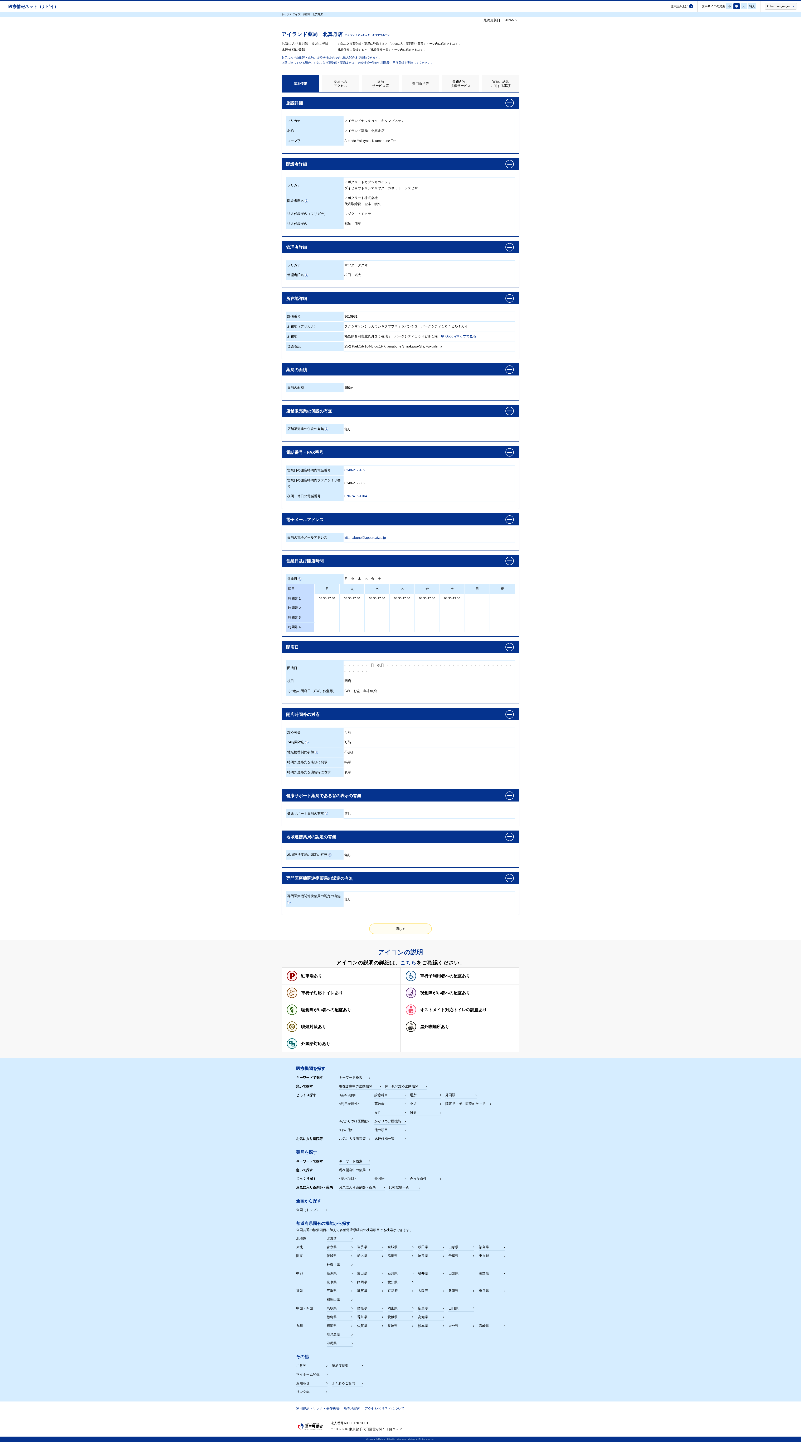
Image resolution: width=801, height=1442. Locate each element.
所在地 (292, 336)
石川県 (393, 1273)
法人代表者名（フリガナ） (307, 214)
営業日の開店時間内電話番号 (309, 470)
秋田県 (423, 1247)
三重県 (332, 1290)
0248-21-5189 (354, 470)
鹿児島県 (333, 1334)
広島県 (423, 1308)
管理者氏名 (295, 275)
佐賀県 (362, 1326)
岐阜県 (332, 1282)
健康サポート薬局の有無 (305, 813)
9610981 (351, 316)
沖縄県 (332, 1343)
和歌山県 (333, 1299)
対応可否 (294, 732)
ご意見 (301, 1365)
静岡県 (362, 1282)
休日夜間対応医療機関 (401, 1086)
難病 (413, 1112)
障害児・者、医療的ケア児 (465, 1104)
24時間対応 (295, 742)
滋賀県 (362, 1290)
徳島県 (332, 1317)
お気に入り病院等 (352, 1138)
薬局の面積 (295, 387)
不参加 (349, 752)
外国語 (450, 1095)
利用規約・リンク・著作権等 (318, 1408)
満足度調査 (340, 1365)
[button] (781, 6)
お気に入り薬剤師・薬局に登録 (305, 43)
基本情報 (300, 83)
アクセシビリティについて (385, 1408)
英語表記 (294, 346)
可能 (347, 732)
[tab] (300, 83)
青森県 (332, 1247)
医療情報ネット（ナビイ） (33, 6)
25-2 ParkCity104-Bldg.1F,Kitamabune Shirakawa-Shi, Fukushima (393, 346)
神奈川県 (333, 1264)
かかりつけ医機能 (387, 1121)
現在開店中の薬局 (352, 1170)
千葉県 (453, 1256)
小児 (413, 1104)
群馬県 (393, 1256)
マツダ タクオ (356, 265)
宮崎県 (484, 1326)
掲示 (347, 762)
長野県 (484, 1273)
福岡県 (332, 1326)
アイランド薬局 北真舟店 (364, 131)
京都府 (393, 1290)
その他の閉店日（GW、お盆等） (311, 691)
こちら (408, 962)
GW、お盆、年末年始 (360, 691)
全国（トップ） (308, 1210)
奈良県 (484, 1290)
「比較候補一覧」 (379, 49)
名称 (290, 131)
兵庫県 (453, 1290)
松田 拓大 (352, 275)
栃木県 (362, 1256)
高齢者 (379, 1104)
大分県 (453, 1326)
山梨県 (453, 1273)
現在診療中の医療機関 (355, 1086)
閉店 (347, 681)
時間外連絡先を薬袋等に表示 (309, 772)
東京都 (484, 1256)
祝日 (380, 665)
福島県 (484, 1247)
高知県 (423, 1317)
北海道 (332, 1238)
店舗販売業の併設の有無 (305, 429)
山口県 (453, 1308)
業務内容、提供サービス (461, 83)
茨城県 (332, 1256)
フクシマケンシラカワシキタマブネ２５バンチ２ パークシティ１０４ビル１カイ (406, 326)
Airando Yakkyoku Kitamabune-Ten (370, 141)
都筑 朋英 (352, 224)
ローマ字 (294, 141)
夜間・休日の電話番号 (304, 496)
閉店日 (292, 668)
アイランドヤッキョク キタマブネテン (374, 121)
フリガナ (294, 121)
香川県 (362, 1317)
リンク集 (303, 1392)
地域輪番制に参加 (300, 752)
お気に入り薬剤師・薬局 (357, 1187)
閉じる (400, 929)
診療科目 (381, 1095)
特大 (752, 6)
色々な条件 (418, 1178)
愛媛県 (393, 1317)
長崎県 (393, 1326)
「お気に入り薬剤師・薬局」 (407, 43)
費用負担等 (420, 83)
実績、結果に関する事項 (501, 83)
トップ (285, 14)
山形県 (453, 1247)
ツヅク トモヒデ (357, 214)
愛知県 (393, 1282)
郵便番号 (294, 316)
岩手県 (362, 1247)
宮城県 (393, 1247)
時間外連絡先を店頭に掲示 (307, 762)
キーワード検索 (350, 1077)
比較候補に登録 (293, 49)
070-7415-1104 (355, 496)
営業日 (292, 579)
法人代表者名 (297, 224)
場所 (413, 1095)
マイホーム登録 (308, 1374)
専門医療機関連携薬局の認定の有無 (314, 896)
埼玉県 (423, 1256)
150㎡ (348, 387)
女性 (377, 1112)
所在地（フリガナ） (302, 326)
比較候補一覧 (384, 1138)
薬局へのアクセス (340, 83)
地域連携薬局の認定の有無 (307, 854)
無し (347, 429)
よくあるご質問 (343, 1383)
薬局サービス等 (380, 83)
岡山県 (393, 1308)
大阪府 (423, 1290)
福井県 (423, 1273)
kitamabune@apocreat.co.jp (365, 537)
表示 (347, 772)
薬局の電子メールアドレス (307, 537)
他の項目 (381, 1130)
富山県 (362, 1273)
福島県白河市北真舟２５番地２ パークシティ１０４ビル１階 (391, 336)
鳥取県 (332, 1308)
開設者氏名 (295, 201)
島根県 (362, 1308)
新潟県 (332, 1273)
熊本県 (423, 1326)
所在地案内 (352, 1408)
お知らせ (303, 1383)
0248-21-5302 (354, 483)
